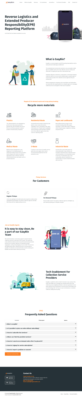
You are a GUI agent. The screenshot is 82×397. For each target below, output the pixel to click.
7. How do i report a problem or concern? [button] (18, 349)
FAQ (69, 2)
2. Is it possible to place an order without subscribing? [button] (22, 328)
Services (36, 2)
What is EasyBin (28, 2)
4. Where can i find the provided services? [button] (18, 337)
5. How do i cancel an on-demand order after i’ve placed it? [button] (24, 341)
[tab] (17, 320)
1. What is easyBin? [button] (11, 324)
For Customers (43, 2)
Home (21, 2)
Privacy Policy (66, 394)
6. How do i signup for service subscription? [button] (19, 345)
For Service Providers (61, 2)
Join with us (51, 2)
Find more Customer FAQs (13, 354)
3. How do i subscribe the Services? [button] (16, 332)
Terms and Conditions (73, 394)
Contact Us (74, 2)
